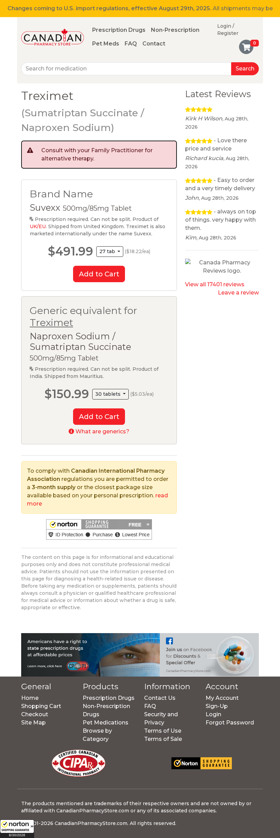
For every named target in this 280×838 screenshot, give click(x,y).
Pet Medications (105, 722)
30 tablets (108, 394)
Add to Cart (99, 274)
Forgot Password (230, 722)
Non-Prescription (175, 30)
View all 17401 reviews (214, 284)
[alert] (99, 155)
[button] (17, 829)
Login (213, 714)
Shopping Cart (41, 706)
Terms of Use (162, 731)
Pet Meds (105, 43)
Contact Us (160, 698)
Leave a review (238, 292)
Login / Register (227, 29)
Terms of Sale (163, 739)
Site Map (33, 722)
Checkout (34, 714)
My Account (222, 698)
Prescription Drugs (118, 30)
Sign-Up (217, 706)
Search (245, 68)
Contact (153, 43)
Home (30, 698)
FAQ (131, 43)
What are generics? (101, 431)
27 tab (107, 251)
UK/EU (38, 226)
